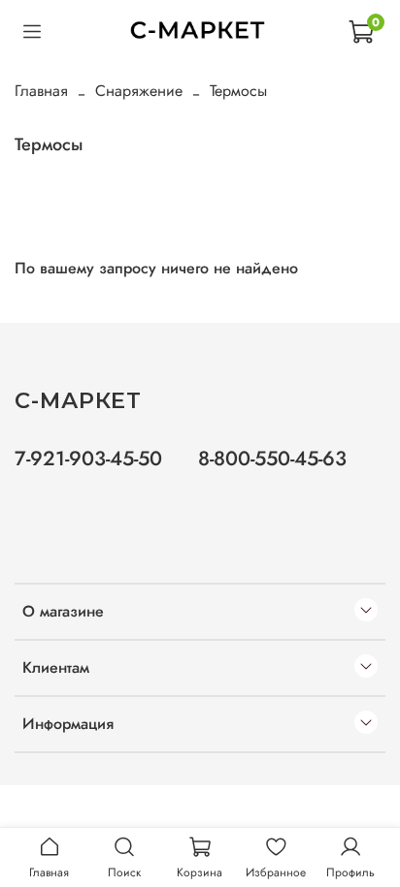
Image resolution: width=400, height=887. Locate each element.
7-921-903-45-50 (88, 458)
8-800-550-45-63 (272, 458)
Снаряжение (139, 90)
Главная (41, 90)
